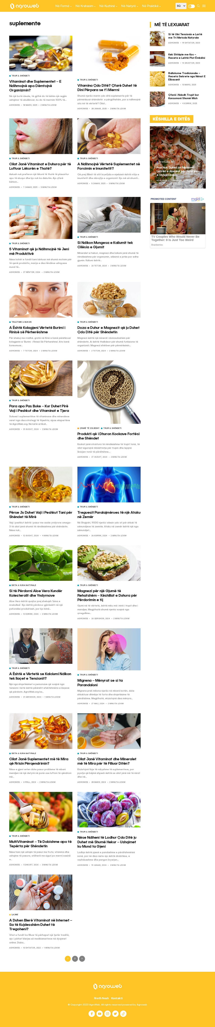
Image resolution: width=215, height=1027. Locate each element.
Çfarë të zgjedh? (89, 428)
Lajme (15, 915)
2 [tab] (198, 131)
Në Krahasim (84, 6)
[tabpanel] (178, 157)
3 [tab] (200, 131)
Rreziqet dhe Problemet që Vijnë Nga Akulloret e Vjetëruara (175, 171)
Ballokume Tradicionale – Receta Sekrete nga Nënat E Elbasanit (186, 76)
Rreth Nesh (101, 998)
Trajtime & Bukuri (22, 322)
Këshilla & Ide (166, 162)
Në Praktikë (150, 6)
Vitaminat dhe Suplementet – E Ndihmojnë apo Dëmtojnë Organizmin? (35, 86)
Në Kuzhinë (107, 6)
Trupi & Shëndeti (21, 76)
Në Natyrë (128, 6)
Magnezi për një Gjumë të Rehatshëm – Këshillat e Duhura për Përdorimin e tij (107, 595)
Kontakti (117, 998)
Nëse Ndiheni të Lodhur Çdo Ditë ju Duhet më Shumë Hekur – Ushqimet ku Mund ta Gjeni (106, 842)
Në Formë (62, 6)
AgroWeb (14, 105)
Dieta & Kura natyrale (24, 585)
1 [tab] (197, 131)
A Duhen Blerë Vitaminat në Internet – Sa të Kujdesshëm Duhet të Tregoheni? (40, 925)
